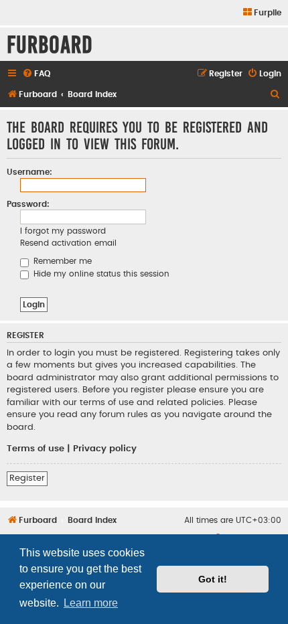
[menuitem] (261, 13)
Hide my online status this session (100, 274)
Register (27, 478)
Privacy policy (105, 448)
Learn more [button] (91, 603)
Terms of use (35, 448)
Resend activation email (68, 243)
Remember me (61, 261)
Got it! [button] (212, 579)
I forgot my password (63, 231)
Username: (29, 172)
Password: (28, 204)
